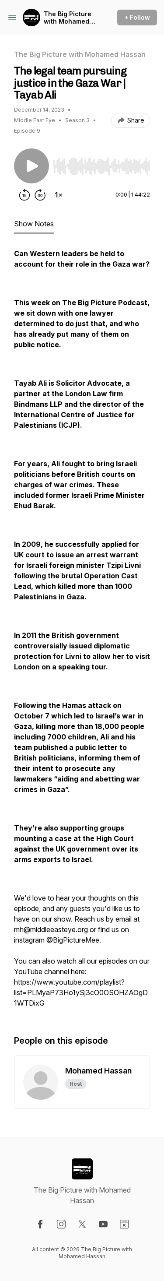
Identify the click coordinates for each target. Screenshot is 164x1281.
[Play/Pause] (31, 165)
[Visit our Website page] (124, 1224)
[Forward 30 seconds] (40, 195)
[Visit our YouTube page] (103, 1224)
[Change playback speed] (58, 195)
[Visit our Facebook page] (40, 1224)
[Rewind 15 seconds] (24, 195)
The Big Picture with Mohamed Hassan (67, 17)
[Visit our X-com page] (82, 1224)
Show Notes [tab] (34, 223)
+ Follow (137, 17)
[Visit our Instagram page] (61, 1224)
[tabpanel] (82, 632)
